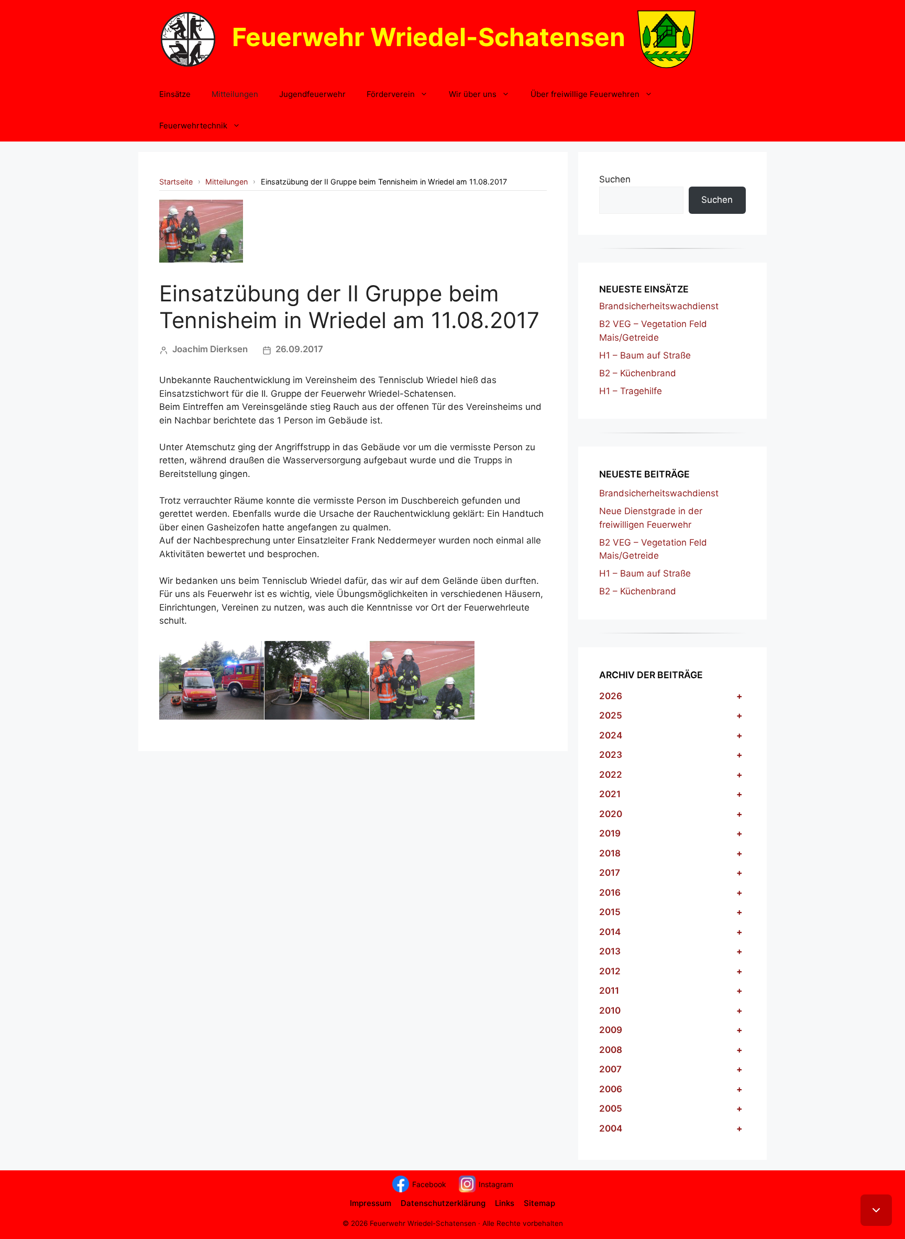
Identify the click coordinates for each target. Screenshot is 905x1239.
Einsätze (175, 94)
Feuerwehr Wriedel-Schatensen (428, 36)
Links (504, 1203)
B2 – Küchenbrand (637, 373)
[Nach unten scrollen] (876, 1210)
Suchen (615, 179)
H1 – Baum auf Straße (645, 355)
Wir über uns (472, 94)
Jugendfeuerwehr (312, 94)
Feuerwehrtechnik (193, 126)
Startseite (176, 181)
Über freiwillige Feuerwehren (585, 94)
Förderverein (391, 94)
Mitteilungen (235, 94)
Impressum (370, 1203)
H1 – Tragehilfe (630, 391)
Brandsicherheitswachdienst (659, 306)
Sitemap (539, 1203)
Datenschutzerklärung (443, 1203)
